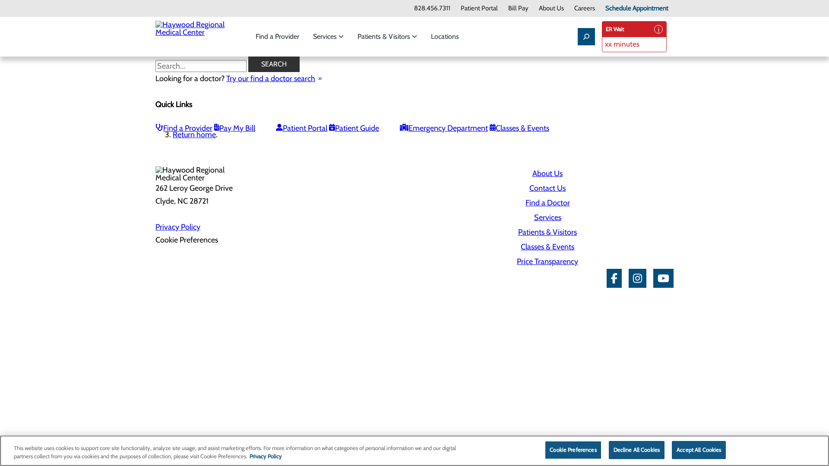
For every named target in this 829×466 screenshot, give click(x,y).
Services (326, 36)
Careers (584, 8)
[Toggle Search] (586, 36)
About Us (551, 8)
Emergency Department (448, 128)
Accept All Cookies (699, 449)
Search (274, 64)
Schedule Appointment (636, 8)
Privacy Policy (177, 227)
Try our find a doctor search (270, 78)
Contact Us (547, 188)
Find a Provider (277, 36)
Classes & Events (522, 128)
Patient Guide (357, 128)
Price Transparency (547, 261)
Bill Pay (518, 8)
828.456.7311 (432, 8)
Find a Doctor (547, 203)
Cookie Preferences (573, 449)
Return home (194, 134)
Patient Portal (479, 8)
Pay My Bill (237, 128)
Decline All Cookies (637, 449)
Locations (445, 36)
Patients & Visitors (385, 36)
